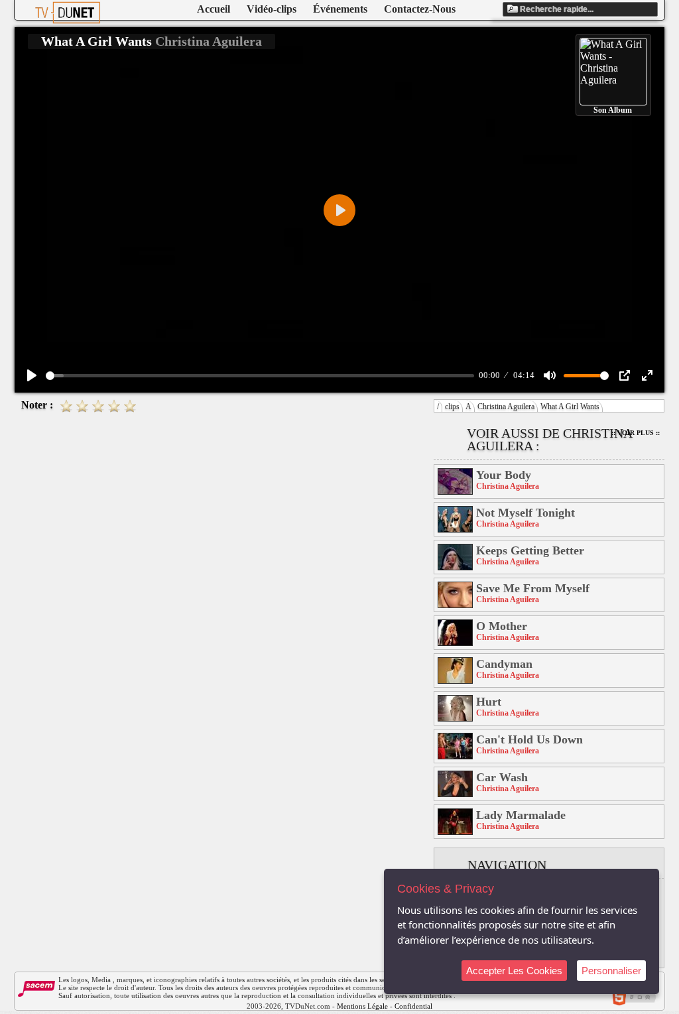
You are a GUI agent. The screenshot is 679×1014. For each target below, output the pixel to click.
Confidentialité (417, 1006)
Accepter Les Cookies (514, 970)
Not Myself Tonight (525, 512)
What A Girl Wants (569, 406)
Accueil (213, 9)
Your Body (503, 474)
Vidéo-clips (271, 9)
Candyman (504, 663)
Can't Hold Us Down (529, 739)
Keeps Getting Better (530, 550)
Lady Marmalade (521, 815)
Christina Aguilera (505, 406)
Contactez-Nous (420, 9)
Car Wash (502, 777)
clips (452, 406)
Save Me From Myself (532, 588)
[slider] (260, 375)
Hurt (488, 701)
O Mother (501, 626)
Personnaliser (611, 970)
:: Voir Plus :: (635, 432)
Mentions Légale (362, 1006)
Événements (340, 9)
